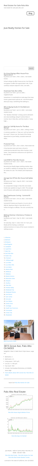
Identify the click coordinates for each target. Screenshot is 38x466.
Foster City (8, 256)
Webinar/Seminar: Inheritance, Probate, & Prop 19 (18, 215)
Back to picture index (10, 341)
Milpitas (8, 274)
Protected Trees (9, 144)
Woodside (9, 315)
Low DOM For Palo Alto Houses (14, 160)
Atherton (7, 237)
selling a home (29, 129)
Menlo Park (9, 269)
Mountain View (10, 278)
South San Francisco (12, 308)
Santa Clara (9, 303)
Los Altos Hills (10, 265)
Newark (8, 281)
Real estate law (29, 145)
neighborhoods (8, 95)
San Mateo (9, 301)
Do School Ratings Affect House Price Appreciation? (16, 74)
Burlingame (8, 244)
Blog (30, 13)
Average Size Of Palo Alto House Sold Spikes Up (18, 178)
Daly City (7, 251)
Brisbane (8, 242)
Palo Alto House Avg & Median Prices (19, 412)
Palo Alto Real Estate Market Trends (19, 457)
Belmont (7, 240)
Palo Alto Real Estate (15, 391)
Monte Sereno (10, 276)
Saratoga (8, 306)
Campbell (8, 246)
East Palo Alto (9, 253)
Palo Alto (8, 285)
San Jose (8, 299)
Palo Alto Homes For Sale (22, 382)
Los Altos (8, 262)
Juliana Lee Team (11, 76)
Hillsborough (10, 260)
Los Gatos (9, 267)
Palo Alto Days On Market (19, 436)
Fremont (8, 258)
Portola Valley (10, 287)
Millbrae (8, 271)
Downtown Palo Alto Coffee (13, 91)
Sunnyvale (9, 310)
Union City (9, 312)
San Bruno (9, 294)
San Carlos (9, 297)
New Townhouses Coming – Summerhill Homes (17, 196)
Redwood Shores (11, 292)
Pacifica (8, 283)
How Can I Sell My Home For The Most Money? (16, 127)
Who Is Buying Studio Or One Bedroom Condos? (17, 107)
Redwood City (10, 290)
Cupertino (8, 249)
